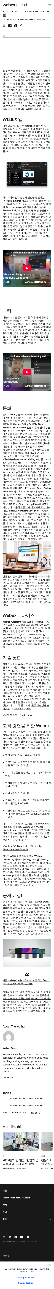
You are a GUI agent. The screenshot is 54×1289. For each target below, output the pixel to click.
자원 (5, 1212)
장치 (5, 1204)
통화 (24, 106)
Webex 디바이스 (36, 106)
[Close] (50, 1265)
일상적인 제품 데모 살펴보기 (30, 1011)
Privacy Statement (25, 1277)
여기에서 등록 (10, 882)
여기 (5, 824)
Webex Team (27, 19)
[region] (27, 1275)
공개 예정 (39, 109)
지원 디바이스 (25, 472)
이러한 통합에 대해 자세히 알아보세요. (23, 539)
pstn (5, 1113)
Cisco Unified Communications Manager (22, 1099)
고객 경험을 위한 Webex (20, 109)
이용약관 (6, 1256)
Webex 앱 (11, 106)
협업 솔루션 (35, 1113)
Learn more (8, 1077)
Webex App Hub (22, 709)
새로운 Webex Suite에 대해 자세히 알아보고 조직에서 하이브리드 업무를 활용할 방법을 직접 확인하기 (27, 995)
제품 (5, 1190)
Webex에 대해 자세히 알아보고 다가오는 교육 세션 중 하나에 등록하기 (27, 1008)
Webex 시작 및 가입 (41, 998)
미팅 (19, 106)
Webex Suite (9, 1002)
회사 (5, 1219)
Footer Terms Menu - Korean (16, 1197)
